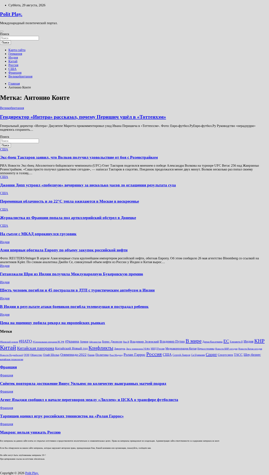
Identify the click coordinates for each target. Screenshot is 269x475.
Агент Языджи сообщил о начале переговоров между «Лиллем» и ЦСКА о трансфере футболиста (89, 399)
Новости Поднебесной (11, 355)
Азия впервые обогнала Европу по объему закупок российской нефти (64, 250)
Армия (84, 341)
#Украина (72, 341)
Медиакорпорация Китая (180, 348)
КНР (259, 341)
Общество (36, 354)
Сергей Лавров (181, 354)
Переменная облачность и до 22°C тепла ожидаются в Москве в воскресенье (69, 201)
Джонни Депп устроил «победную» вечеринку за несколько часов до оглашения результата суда (88, 185)
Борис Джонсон (112, 341)
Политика (102, 354)
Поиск (4, 34)
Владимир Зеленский (144, 341)
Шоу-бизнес (252, 355)
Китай (12, 61)
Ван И (126, 342)
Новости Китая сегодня (250, 349)
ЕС (226, 341)
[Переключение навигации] (1, 31)
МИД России (158, 348)
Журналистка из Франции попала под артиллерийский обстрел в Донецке (68, 217)
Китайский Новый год (71, 348)
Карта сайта (16, 50)
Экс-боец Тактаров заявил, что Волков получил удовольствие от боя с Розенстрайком (79, 157)
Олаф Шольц (51, 354)
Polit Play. (11, 14)
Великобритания (20, 76)
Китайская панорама (35, 348)
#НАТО (25, 341)
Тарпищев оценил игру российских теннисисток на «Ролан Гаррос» (62, 416)
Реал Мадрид (116, 355)
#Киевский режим (9, 342)
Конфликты (100, 348)
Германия (15, 53)
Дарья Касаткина (212, 341)
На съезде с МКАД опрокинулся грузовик (38, 234)
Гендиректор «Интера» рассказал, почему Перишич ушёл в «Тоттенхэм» (83, 117)
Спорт (211, 354)
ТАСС (238, 354)
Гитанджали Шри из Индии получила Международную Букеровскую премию (71, 274)
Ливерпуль (119, 348)
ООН (26, 355)
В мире (194, 341)
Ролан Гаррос (134, 354)
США (12, 69)
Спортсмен (225, 354)
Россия (13, 65)
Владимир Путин (172, 341)
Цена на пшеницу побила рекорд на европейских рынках (52, 323)
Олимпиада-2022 (73, 355)
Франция (14, 72)
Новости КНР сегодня (226, 349)
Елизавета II (236, 341)
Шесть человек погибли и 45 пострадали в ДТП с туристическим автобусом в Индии (77, 290)
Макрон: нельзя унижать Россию (30, 432)
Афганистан (95, 342)
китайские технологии (11, 359)
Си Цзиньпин (198, 355)
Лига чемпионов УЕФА (138, 349)
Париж (91, 355)
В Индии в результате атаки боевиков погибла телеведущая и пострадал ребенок (74, 306)
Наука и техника (205, 348)
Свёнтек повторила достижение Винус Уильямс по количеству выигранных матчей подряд (83, 383)
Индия (13, 57)
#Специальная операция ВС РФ (48, 342)
